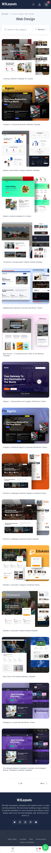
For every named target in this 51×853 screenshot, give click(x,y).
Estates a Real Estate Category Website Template (21, 170)
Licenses (23, 839)
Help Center (12, 839)
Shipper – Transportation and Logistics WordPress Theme (24, 401)
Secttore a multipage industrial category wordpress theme (24, 493)
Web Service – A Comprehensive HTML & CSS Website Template (23, 355)
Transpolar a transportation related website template (22, 262)
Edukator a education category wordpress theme (21, 585)
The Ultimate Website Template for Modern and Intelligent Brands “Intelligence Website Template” (24, 769)
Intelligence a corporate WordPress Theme (19, 722)
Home (6, 14)
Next (42, 783)
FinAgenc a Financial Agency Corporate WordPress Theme (25, 447)
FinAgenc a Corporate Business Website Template (21, 124)
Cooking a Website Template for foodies (18, 79)
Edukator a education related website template (20, 631)
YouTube (36, 822)
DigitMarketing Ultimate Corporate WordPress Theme (22, 308)
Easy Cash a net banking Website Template (19, 676)
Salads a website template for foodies (17, 216)
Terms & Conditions (27, 842)
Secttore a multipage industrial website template (21, 539)
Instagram (25, 822)
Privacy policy (41, 839)
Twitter (14, 822)
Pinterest (30, 822)
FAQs (31, 839)
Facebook (20, 822)
